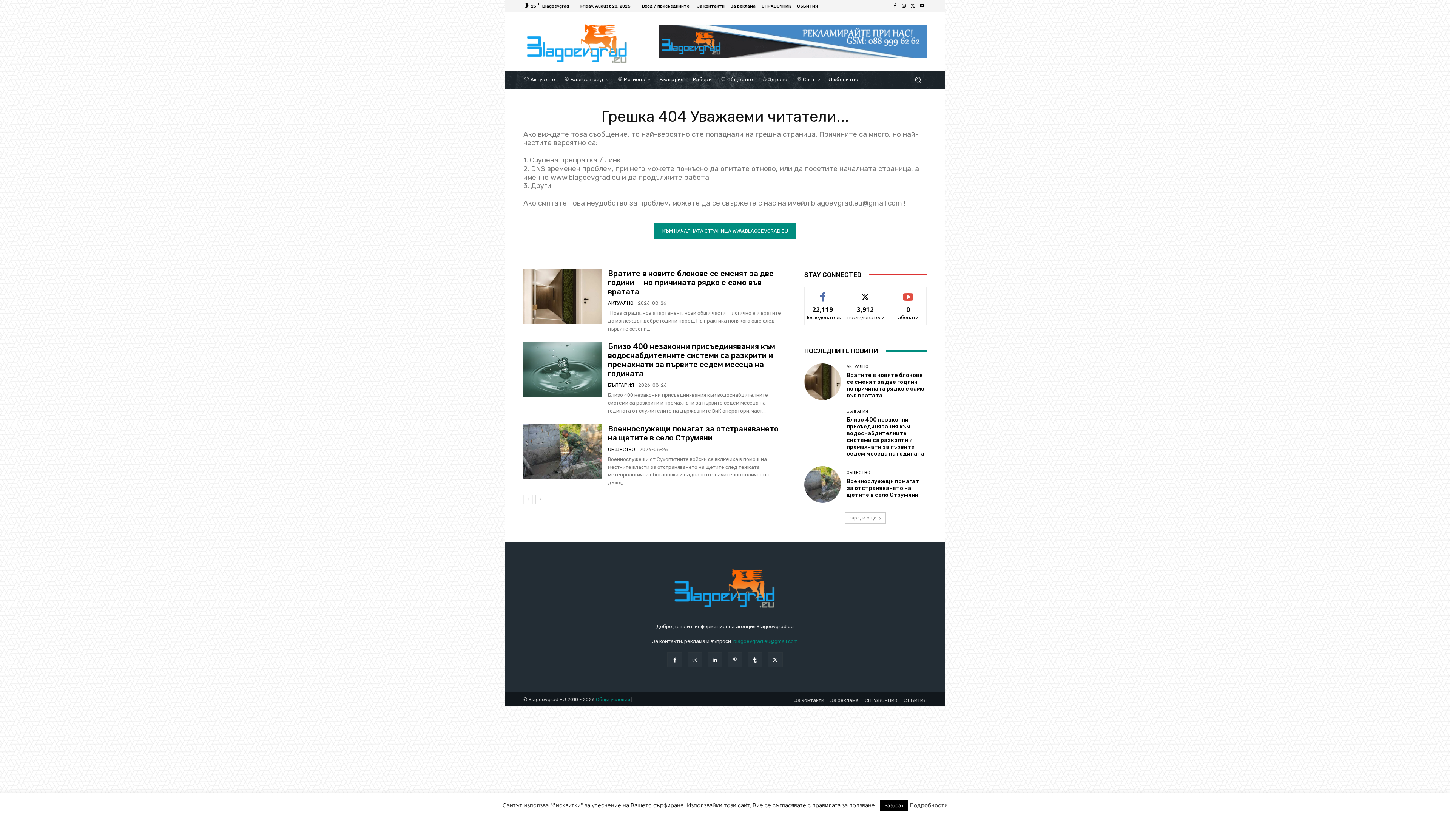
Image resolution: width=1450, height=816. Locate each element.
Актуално (621, 303)
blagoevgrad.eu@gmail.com (765, 641)
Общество (621, 449)
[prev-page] (528, 499)
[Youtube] (922, 6)
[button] (918, 79)
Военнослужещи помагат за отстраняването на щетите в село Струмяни (693, 433)
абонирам (908, 293)
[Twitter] (913, 6)
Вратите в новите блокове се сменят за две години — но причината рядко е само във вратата (691, 282)
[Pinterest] (735, 659)
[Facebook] (894, 6)
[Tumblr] (755, 659)
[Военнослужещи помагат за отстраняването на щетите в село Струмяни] (562, 451)
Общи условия (613, 699)
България (621, 385)
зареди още (862, 518)
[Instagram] (904, 6)
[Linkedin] (715, 659)
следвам (865, 293)
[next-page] (540, 499)
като (823, 293)
